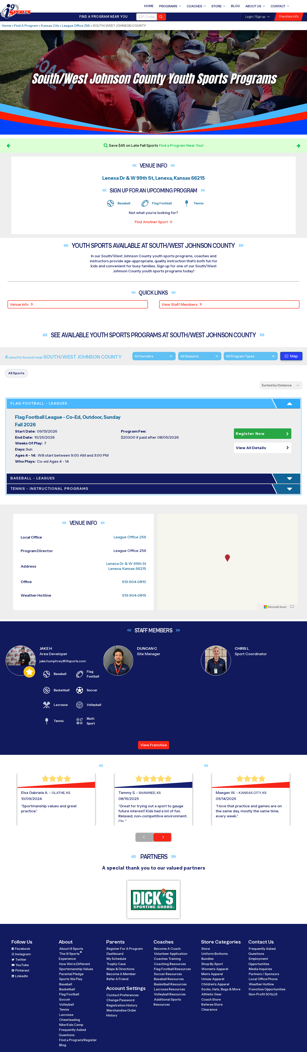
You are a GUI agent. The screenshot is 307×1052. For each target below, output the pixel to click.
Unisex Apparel (212, 979)
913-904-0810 (134, 581)
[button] (262, 448)
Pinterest (22, 970)
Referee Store (212, 1004)
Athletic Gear (211, 994)
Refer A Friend (117, 979)
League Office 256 (76, 26)
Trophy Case (116, 964)
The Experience (70, 956)
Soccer (64, 999)
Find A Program (26, 26)
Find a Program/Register (78, 1040)
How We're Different (74, 964)
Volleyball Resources (170, 994)
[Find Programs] (161, 16)
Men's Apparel (212, 974)
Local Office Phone (263, 979)
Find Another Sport (151, 222)
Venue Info (19, 304)
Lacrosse (66, 1015)
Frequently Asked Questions (72, 1032)
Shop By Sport (212, 964)
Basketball (67, 989)
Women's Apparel (214, 969)
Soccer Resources (168, 974)
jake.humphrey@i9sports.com (62, 661)
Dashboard (115, 954)
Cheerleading (69, 1020)
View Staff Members (179, 304)
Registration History (122, 1005)
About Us (253, 6)
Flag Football (69, 994)
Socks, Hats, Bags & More (220, 989)
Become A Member (121, 974)
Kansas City (50, 26)
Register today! (211, 145)
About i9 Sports (71, 949)
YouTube (22, 965)
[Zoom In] (163, 517)
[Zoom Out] (163, 524)
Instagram (23, 954)
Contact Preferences (123, 995)
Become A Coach (167, 949)
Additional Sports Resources (167, 1001)
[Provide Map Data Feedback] (292, 607)
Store (216, 6)
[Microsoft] (275, 607)
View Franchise (153, 745)
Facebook (22, 949)
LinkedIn (21, 976)
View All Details (251, 448)
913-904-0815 (134, 595)
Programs (168, 6)
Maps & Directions (120, 969)
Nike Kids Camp (71, 1025)
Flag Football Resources (172, 969)
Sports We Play (70, 979)
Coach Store (211, 999)
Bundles (207, 959)
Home (149, 6)
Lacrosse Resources (169, 989)
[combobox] (225, 356)
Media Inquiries (260, 969)
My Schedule (116, 959)
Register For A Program (125, 949)
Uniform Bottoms (214, 954)
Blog (235, 6)
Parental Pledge (71, 974)
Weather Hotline (261, 984)
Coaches (194, 6)
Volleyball (66, 1004)
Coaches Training (167, 959)
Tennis (64, 1009)
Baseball (65, 984)
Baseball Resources (169, 979)
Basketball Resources (170, 984)
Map (294, 356)
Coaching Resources (170, 964)
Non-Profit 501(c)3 (263, 994)
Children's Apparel (215, 984)
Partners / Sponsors (264, 974)
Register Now (250, 433)
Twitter (20, 960)
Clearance (209, 1009)
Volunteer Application (170, 954)
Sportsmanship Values (76, 969)
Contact (278, 6)
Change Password (120, 1000)
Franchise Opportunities (267, 989)
